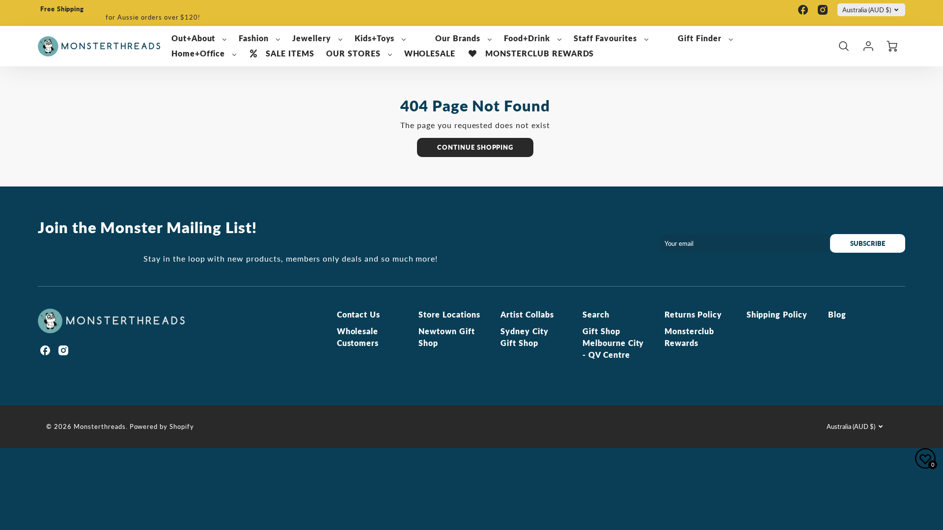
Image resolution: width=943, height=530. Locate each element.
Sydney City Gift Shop (524, 336)
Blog (837, 314)
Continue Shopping (475, 147)
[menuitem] (199, 38)
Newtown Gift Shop (446, 336)
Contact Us (359, 314)
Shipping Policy (777, 314)
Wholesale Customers (358, 336)
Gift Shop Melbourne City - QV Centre (613, 342)
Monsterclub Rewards (690, 336)
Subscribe (867, 243)
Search (596, 314)
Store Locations (449, 314)
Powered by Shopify (162, 426)
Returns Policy (693, 314)
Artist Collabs (527, 314)
